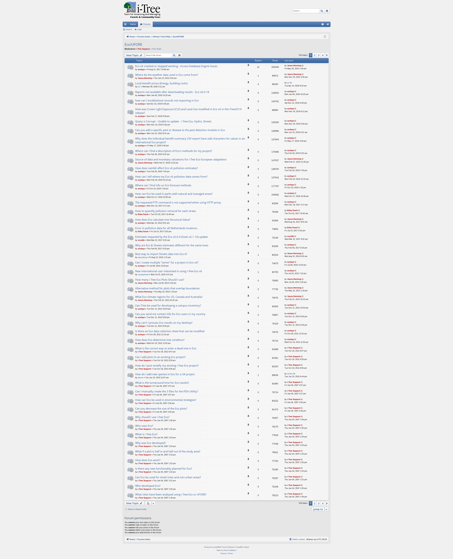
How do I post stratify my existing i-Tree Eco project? (167, 365)
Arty (225, 550)
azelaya (141, 69)
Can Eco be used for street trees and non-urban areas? (168, 477)
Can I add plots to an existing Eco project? (160, 357)
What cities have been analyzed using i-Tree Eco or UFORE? (170, 494)
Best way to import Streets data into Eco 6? (161, 254)
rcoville (141, 240)
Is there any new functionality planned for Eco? (163, 468)
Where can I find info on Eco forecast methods (163, 185)
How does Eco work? (147, 460)
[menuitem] (322, 24)
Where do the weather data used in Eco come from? (166, 74)
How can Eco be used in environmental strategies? (165, 400)
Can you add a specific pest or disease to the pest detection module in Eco (180, 130)
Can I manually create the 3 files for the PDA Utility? (166, 391)
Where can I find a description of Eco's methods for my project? (173, 151)
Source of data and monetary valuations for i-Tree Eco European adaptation (180, 159)
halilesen (232, 550)
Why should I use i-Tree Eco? (152, 417)
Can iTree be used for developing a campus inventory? (168, 305)
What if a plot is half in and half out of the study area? (167, 451)
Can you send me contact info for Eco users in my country (170, 314)
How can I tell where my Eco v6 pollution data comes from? (171, 176)
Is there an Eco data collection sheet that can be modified (169, 331)
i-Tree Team (156, 49)
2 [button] (314, 55)
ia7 (139, 87)
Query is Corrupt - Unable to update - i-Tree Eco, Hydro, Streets (173, 121)
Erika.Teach (143, 214)
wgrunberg (142, 257)
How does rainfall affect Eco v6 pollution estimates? (166, 168)
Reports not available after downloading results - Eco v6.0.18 (172, 92)
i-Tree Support (143, 49)
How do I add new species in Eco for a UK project (165, 374)
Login (139, 29)
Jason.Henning (294, 65)
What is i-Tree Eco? (146, 434)
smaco (290, 374)
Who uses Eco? (144, 425)
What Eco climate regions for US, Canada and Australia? (168, 297)
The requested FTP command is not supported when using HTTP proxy (178, 202)
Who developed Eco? (147, 485)
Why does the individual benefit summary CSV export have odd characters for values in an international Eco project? (190, 140)
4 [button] (322, 55)
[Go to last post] (303, 65)
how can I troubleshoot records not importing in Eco (167, 100)
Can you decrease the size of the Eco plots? (161, 408)
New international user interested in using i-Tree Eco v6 (168, 271)
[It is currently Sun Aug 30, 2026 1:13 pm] (325, 37)
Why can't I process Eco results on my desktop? (163, 322)
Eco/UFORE (133, 44)
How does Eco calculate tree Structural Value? (162, 219)
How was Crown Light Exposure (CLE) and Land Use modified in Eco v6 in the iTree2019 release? (188, 111)
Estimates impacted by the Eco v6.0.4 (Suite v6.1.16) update (171, 237)
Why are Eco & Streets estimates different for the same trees (171, 245)
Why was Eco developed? (150, 443)
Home (133, 24)
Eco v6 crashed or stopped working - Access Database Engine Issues (176, 66)
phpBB (217, 547)
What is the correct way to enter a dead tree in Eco (165, 348)
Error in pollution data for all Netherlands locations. (166, 228)
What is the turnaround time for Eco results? (162, 382)
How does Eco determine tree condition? (159, 340)
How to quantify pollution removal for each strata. (165, 211)
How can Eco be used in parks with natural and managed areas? (174, 193)
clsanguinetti (143, 274)
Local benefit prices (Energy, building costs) (161, 83)
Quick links (126, 25)
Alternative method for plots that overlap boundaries (167, 288)
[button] (327, 55)
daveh (140, 377)
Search (129, 29)
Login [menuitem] (329, 25)
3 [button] (318, 55)
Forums (147, 24)
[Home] (142, 11)
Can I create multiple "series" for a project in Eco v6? (166, 262)
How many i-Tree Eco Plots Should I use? (159, 279)
